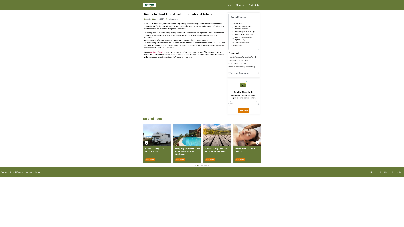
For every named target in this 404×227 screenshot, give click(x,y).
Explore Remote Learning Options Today (243, 39)
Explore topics (237, 23)
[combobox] (244, 73)
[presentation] (146, 143)
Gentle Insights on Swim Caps (245, 31)
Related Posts (237, 45)
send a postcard (156, 52)
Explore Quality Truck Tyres (244, 34)
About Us (240, 5)
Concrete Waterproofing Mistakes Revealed (243, 28)
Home (229, 5)
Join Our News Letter (242, 43)
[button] (255, 17)
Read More (166, 160)
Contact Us (254, 5)
